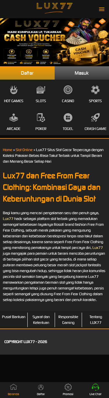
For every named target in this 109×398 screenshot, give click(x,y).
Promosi (68, 394)
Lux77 (8, 218)
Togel (68, 128)
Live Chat (95, 394)
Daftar (27, 73)
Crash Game (95, 128)
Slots (41, 100)
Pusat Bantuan (13, 316)
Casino (68, 100)
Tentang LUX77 (96, 319)
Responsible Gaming (68, 319)
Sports (95, 100)
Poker (41, 128)
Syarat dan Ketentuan (41, 319)
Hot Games (13, 100)
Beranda (13, 394)
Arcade (13, 128)
